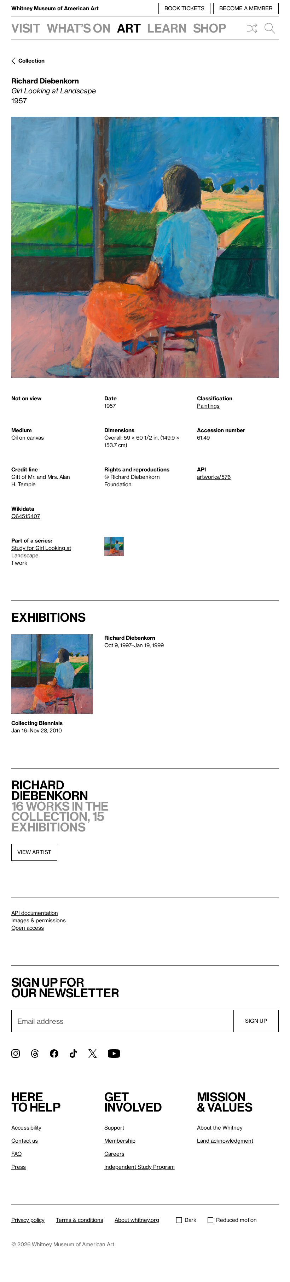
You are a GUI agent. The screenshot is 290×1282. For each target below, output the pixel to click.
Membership (119, 1140)
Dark (190, 1220)
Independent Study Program (139, 1167)
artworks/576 (214, 477)
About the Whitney (220, 1127)
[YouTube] (114, 1053)
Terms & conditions (79, 1220)
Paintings (208, 405)
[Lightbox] (145, 247)
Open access (27, 927)
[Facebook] (54, 1053)
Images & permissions (38, 920)
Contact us (24, 1140)
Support (114, 1127)
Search (270, 28)
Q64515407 (25, 516)
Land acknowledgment (225, 1140)
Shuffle (252, 28)
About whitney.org (137, 1220)
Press (18, 1167)
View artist (34, 852)
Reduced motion (236, 1220)
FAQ (16, 1153)
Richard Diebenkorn (45, 80)
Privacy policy (28, 1220)
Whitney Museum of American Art (55, 8)
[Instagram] (15, 1053)
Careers (114, 1153)
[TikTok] (73, 1053)
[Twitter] (92, 1053)
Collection (31, 60)
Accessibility (26, 1127)
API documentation (34, 913)
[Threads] (34, 1053)
